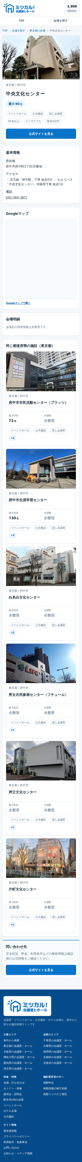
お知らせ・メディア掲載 (17, 1153)
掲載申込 (48, 1082)
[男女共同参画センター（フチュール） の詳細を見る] (41, 663)
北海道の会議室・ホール (57, 1062)
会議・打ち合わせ (13, 1082)
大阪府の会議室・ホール (17, 1051)
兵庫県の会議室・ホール (57, 1045)
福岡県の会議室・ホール (57, 1051)
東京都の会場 (37, 30)
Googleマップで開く (18, 303)
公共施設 (8, 1116)
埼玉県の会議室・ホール (17, 1068)
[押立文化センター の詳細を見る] (41, 760)
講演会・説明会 (12, 1094)
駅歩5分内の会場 (13, 1099)
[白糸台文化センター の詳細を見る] (41, 566)
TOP (21, 20)
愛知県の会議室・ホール (17, 1062)
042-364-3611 (16, 197)
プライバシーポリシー (16, 1136)
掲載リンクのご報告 (55, 1094)
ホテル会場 (10, 1110)
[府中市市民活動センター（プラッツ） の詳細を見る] (41, 371)
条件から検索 (11, 1040)
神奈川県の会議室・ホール (19, 1057)
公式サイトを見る (41, 133)
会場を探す (61, 20)
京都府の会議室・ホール (57, 1057)
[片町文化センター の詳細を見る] (41, 858)
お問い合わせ (11, 1147)
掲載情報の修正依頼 (55, 1088)
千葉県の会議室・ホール (57, 1040)
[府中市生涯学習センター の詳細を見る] (41, 468)
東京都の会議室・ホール (17, 1045)
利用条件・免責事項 (15, 1142)
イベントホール (12, 1105)
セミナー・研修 (12, 1088)
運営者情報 (10, 1130)
